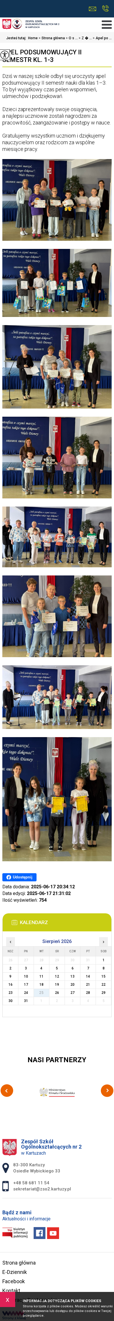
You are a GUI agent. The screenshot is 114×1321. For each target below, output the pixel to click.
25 (41, 993)
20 (72, 985)
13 (72, 976)
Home (33, 38)
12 (57, 976)
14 (88, 976)
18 (41, 985)
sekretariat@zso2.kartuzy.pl (94, 9)
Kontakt (11, 1291)
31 (26, 1001)
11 (41, 976)
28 (88, 993)
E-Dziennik (14, 1272)
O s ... (72, 38)
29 (103, 993)
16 (10, 985)
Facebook (13, 1281)
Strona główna (52, 38)
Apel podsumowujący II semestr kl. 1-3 (42, 56)
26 (57, 993)
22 (103, 985)
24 (26, 993)
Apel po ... (102, 38)
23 (10, 993)
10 (26, 976)
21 (88, 985)
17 (26, 985)
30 (10, 1001)
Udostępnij (22, 877)
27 (72, 993)
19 (57, 985)
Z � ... (85, 38)
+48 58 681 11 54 (105, 9)
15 (103, 976)
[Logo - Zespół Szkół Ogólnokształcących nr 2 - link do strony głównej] (30, 24)
